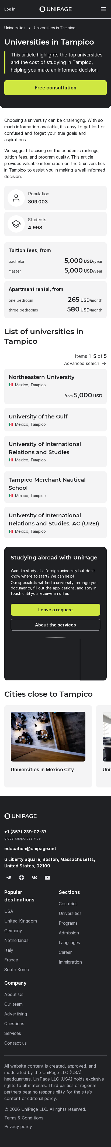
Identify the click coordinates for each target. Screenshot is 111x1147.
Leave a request (55, 609)
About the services (55, 625)
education (30, 848)
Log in (10, 9)
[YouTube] (47, 877)
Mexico (21, 385)
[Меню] (101, 9)
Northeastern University (42, 377)
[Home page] (55, 9)
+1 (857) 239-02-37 (25, 831)
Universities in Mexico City (42, 769)
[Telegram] (8, 877)
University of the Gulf (38, 416)
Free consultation (56, 87)
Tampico (38, 385)
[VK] (34, 877)
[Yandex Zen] (21, 877)
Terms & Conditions (23, 1118)
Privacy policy (18, 1126)
